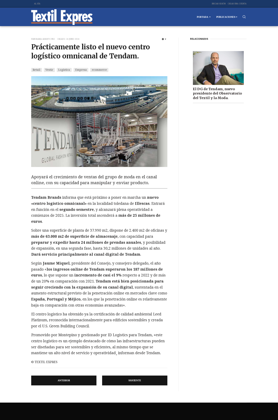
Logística (64, 69)
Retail (36, 69)
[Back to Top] (266, 408)
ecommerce (99, 69)
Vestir (49, 69)
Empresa (81, 69)
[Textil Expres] (62, 17)
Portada (203, 17)
